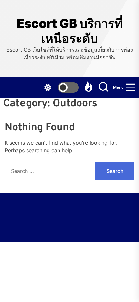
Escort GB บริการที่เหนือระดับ (70, 31)
